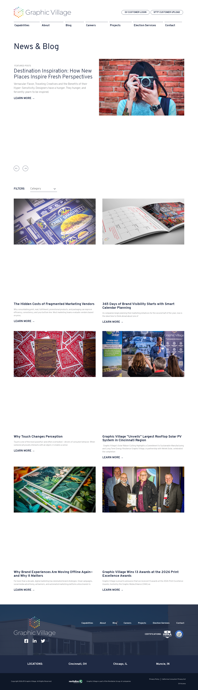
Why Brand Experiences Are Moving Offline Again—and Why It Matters (53, 574)
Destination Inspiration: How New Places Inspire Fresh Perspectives (53, 74)
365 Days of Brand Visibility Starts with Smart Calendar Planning (138, 306)
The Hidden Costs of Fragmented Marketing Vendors (54, 304)
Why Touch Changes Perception (38, 437)
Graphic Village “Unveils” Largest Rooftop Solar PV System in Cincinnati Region (141, 439)
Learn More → (24, 98)
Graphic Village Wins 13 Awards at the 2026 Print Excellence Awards (140, 574)
